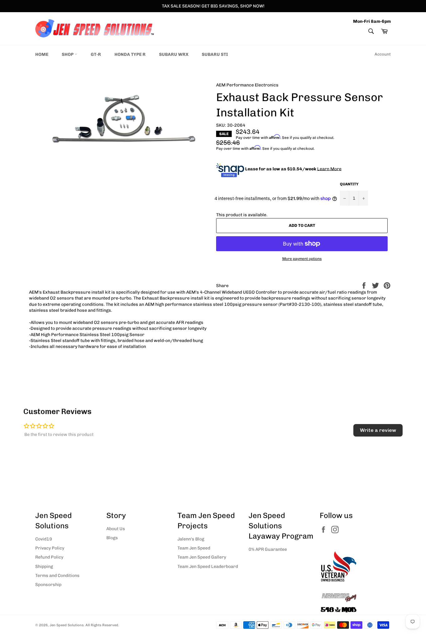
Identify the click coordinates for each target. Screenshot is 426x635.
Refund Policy (49, 557)
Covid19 (43, 539)
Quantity (349, 184)
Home (41, 54)
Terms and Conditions (57, 575)
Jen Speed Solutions (67, 625)
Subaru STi (215, 54)
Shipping (44, 566)
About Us (115, 528)
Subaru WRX (173, 54)
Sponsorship (48, 584)
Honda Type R (130, 54)
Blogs (112, 537)
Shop (68, 54)
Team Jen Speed (193, 548)
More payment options (302, 258)
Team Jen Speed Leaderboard (207, 566)
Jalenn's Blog (190, 539)
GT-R (96, 54)
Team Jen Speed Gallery (201, 557)
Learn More (329, 168)
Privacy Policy (49, 548)
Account (383, 54)
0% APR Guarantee (268, 549)
